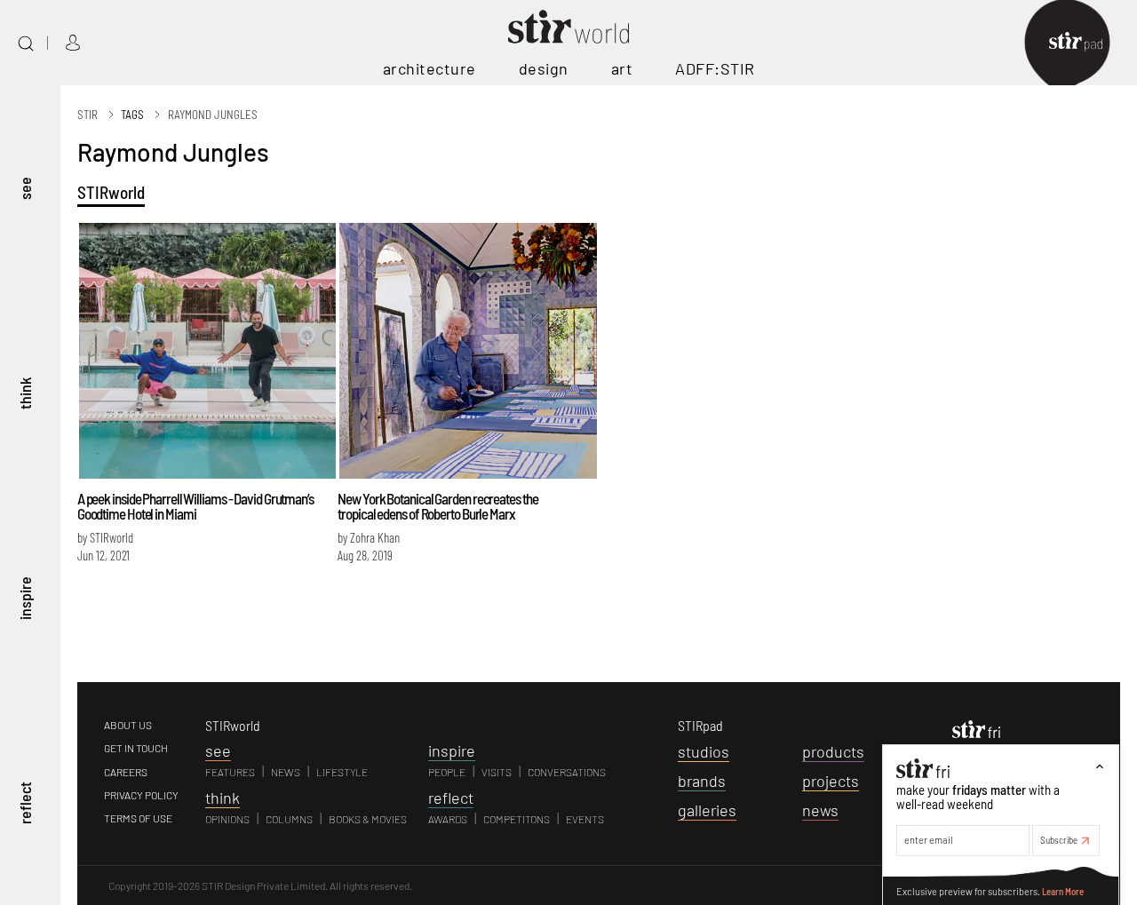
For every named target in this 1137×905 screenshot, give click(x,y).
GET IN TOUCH (136, 748)
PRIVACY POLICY (141, 795)
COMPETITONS (516, 819)
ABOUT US (128, 724)
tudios (703, 751)
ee (218, 750)
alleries (707, 810)
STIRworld (111, 192)
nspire (451, 750)
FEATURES (230, 772)
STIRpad (700, 725)
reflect (25, 803)
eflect (450, 797)
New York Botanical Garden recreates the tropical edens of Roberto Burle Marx (437, 505)
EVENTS (585, 819)
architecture (429, 68)
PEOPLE (446, 772)
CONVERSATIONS (567, 772)
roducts (833, 751)
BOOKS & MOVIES (368, 819)
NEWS (285, 772)
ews (820, 810)
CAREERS (125, 772)
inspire (25, 597)
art (622, 68)
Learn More (1063, 890)
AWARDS (447, 819)
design (543, 68)
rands (702, 780)
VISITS (496, 772)
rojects (830, 780)
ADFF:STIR (715, 68)
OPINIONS (227, 819)
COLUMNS (289, 819)
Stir (87, 114)
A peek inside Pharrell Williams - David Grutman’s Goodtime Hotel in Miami (195, 505)
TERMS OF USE (138, 818)
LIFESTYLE (342, 772)
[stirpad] (1084, 43)
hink (222, 797)
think (25, 393)
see (25, 187)
